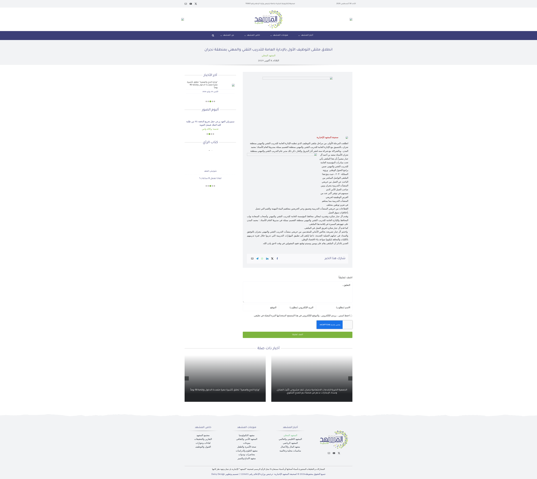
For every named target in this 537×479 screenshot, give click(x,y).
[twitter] (196, 4)
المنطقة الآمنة (210, 173)
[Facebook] (277, 259)
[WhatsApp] (262, 259)
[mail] (186, 4)
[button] (213, 35)
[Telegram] (257, 259)
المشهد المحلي (268, 55)
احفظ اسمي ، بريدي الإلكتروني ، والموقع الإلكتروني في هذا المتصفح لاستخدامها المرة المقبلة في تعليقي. (302, 315)
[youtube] (191, 4)
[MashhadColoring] (268, 11)
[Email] (252, 259)
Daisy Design (218, 474)
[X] (272, 259)
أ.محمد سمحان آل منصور (210, 166)
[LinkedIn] (267, 259)
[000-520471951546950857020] (210, 116)
